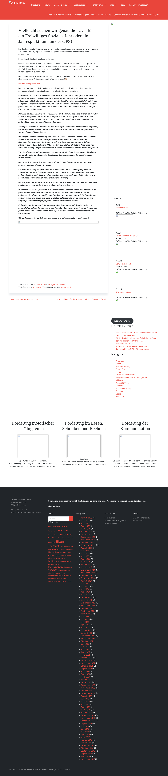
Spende (58, 573)
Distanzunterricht (67, 538)
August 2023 (86, 614)
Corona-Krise (58, 530)
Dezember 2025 (88, 537)
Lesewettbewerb (66, 555)
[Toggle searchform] (154, 5)
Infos (112, 5)
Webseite (120, 396)
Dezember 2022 (88, 636)
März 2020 (85, 710)
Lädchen (51, 558)
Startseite (35, 5)
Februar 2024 (87, 597)
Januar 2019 (86, 742)
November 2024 (88, 572)
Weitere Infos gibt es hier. (29, 83)
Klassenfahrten (122, 383)
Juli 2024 (85, 583)
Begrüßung (51, 527)
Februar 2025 (87, 564)
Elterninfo (64, 546)
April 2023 (85, 625)
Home (51, 15)
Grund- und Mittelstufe (125, 374)
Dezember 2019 (88, 715)
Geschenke (69, 549)
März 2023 (85, 627)
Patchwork (67, 561)
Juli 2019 (85, 726)
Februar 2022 (87, 657)
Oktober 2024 (87, 575)
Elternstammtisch (123, 292)
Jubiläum (62, 552)
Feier (68, 546)
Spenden (119, 391)
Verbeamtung (52, 578)
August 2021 (86, 668)
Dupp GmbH (65, 769)
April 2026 (85, 526)
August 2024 (86, 581)
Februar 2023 (87, 630)
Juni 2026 (85, 520)
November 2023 (88, 605)
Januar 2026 (86, 534)
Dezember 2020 (88, 685)
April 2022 (85, 652)
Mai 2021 (85, 671)
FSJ (71, 287)
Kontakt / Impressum (138, 5)
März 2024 (85, 594)
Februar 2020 (87, 712)
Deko (50, 538)
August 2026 (86, 518)
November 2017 (88, 759)
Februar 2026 (87, 531)
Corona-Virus (64, 534)
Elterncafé (54, 545)
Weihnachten (61, 578)
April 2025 (85, 559)
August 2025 (86, 548)
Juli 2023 (85, 616)
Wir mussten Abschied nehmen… (25, 299)
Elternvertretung (123, 366)
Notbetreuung (55, 561)
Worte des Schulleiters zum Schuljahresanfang (136, 338)
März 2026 (85, 529)
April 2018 (85, 756)
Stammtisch (53, 576)
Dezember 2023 (88, 603)
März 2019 (85, 737)
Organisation (80, 5)
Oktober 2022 (87, 641)
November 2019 (88, 718)
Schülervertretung (123, 388)
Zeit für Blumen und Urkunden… (129, 341)
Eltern (118, 364)
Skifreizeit (51, 573)
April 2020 (85, 707)
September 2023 (88, 611)
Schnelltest (68, 567)
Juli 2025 (85, 551)
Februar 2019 (86, 740)
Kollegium (51, 555)
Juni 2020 (85, 701)
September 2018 (88, 751)
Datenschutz (137, 520)
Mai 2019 (85, 732)
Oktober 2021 (87, 666)
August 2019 (86, 723)
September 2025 (88, 545)
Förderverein (98, 5)
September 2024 (88, 578)
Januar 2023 (86, 633)
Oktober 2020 (87, 690)
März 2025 (85, 562)
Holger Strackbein (57, 284)
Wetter (69, 581)
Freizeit (119, 372)
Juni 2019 (85, 729)
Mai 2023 (85, 622)
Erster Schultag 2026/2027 (127, 236)
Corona (63, 526)
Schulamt (52, 570)
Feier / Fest (120, 369)
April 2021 (85, 674)
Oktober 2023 (87, 608)
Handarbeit (53, 552)
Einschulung (51, 542)
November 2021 (88, 663)
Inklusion (119, 380)
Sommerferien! (122, 207)
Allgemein (60, 15)
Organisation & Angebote (115, 520)
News (47, 5)
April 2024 (85, 592)
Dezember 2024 (88, 570)
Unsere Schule (61, 5)
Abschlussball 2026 (124, 343)
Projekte (119, 385)
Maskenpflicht (60, 558)
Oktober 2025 (87, 542)
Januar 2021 (86, 682)
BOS (57, 527)
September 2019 (88, 721)
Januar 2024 (86, 600)
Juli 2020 (85, 699)
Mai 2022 (85, 649)
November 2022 (88, 638)
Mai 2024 (85, 589)
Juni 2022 (85, 647)
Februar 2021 (86, 679)
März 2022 (85, 655)
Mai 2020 (85, 704)
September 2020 (88, 693)
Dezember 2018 (88, 745)
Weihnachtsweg (52, 581)
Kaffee (69, 552)
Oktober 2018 (87, 748)
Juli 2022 (85, 644)
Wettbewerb (62, 581)
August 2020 (86, 696)
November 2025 (88, 540)
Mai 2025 (85, 556)
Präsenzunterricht (56, 567)
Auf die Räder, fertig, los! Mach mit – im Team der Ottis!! (81, 299)
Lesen (57, 555)
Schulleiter (67, 570)
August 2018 (86, 753)
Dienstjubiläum (56, 538)
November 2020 (88, 688)
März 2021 (85, 677)
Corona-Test (52, 535)
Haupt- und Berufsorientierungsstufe (131, 377)
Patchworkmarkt (53, 564)
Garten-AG (63, 549)
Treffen (60, 576)
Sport (118, 394)
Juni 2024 (85, 586)
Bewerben (65, 287)
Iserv (123, 5)
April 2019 (85, 734)
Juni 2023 (85, 619)
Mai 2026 (85, 523)
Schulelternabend (123, 264)
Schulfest (61, 570)
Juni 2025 (85, 553)
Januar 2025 (86, 567)
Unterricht (67, 576)
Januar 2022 (86, 660)
